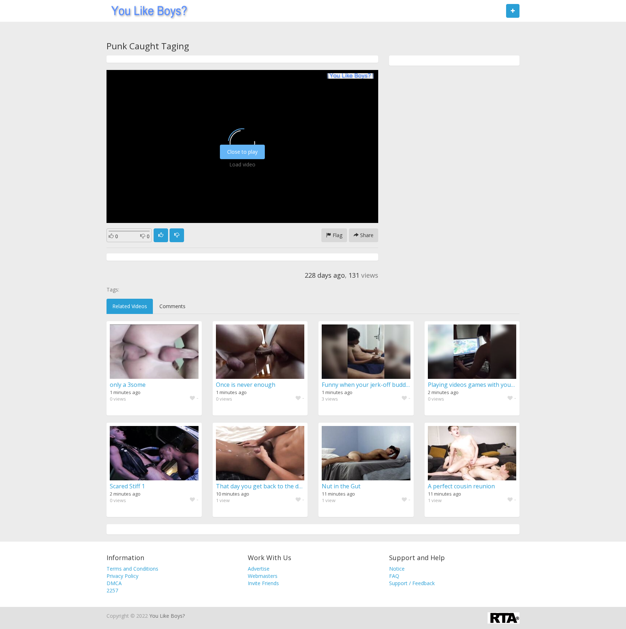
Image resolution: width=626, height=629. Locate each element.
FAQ (394, 575)
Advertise (259, 568)
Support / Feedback (412, 583)
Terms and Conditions (132, 568)
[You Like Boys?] (147, 11)
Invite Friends (263, 583)
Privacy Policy (122, 575)
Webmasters (262, 575)
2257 (112, 590)
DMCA (114, 583)
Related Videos (129, 306)
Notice (397, 568)
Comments (172, 306)
